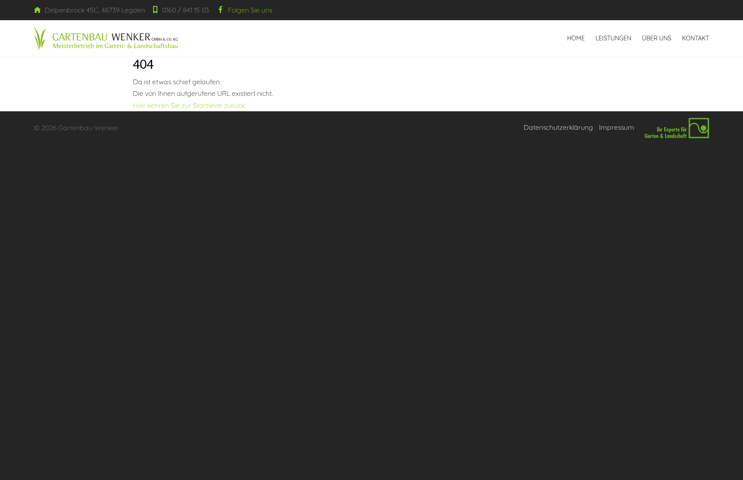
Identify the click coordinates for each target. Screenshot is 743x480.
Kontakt (695, 38)
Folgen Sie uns (249, 10)
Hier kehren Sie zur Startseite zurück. (189, 105)
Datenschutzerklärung (558, 127)
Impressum (616, 127)
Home (576, 38)
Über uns (656, 38)
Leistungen (613, 38)
